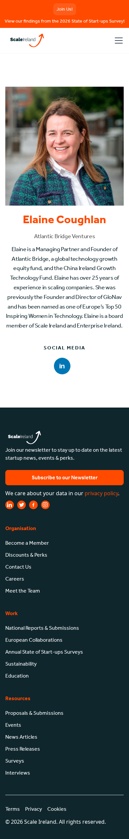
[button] (117, 40)
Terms (12, 809)
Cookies (56, 809)
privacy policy (101, 493)
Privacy (33, 809)
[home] (26, 40)
